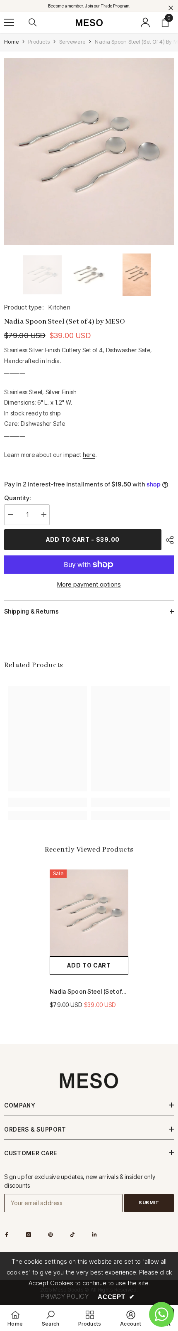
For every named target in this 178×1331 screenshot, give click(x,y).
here (89, 454)
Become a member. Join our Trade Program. (89, 5)
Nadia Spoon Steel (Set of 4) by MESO (86, 992)
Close (171, 8)
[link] (47, 802)
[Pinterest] (50, 1235)
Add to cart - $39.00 (83, 539)
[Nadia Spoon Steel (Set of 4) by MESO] (89, 912)
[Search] (33, 22)
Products (39, 41)
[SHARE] (167, 540)
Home (11, 41)
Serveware (72, 41)
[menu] (9, 22)
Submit (149, 1203)
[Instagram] (28, 1235)
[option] (89, 151)
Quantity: (17, 498)
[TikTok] (72, 1235)
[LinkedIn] (94, 1235)
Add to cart (89, 965)
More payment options (89, 584)
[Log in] (145, 22)
